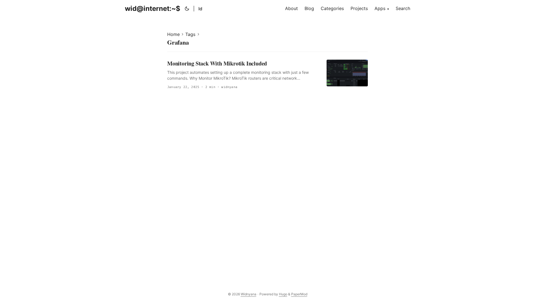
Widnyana (248, 294)
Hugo (283, 294)
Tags (190, 34)
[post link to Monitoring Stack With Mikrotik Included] (267, 75)
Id (200, 8)
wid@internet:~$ (152, 8)
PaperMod (299, 294)
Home (173, 34)
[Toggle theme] (187, 8)
